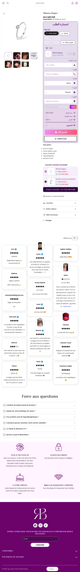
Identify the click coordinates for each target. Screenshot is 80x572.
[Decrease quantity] (68, 54)
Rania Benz (11, 569)
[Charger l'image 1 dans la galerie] (8, 56)
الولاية (74, 78)
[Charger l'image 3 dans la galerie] (25, 56)
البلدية (74, 88)
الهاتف (74, 69)
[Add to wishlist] (44, 196)
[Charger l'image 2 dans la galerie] (17, 56)
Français (51, 569)
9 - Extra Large (68, 42)
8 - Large (52, 42)
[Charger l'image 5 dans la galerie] (8, 64)
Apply (73, 107)
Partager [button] (49, 220)
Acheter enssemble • (60, 189)
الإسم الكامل (72, 60)
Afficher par (67, 238)
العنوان (74, 97)
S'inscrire (40, 545)
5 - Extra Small (51, 33)
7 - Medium (52, 38)
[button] (3, 3)
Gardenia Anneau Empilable (65, 179)
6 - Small (65, 33)
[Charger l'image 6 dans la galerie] (17, 64)
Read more (67, 306)
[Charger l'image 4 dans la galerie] (33, 56)
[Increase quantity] (74, 54)
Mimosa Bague (61, 169)
